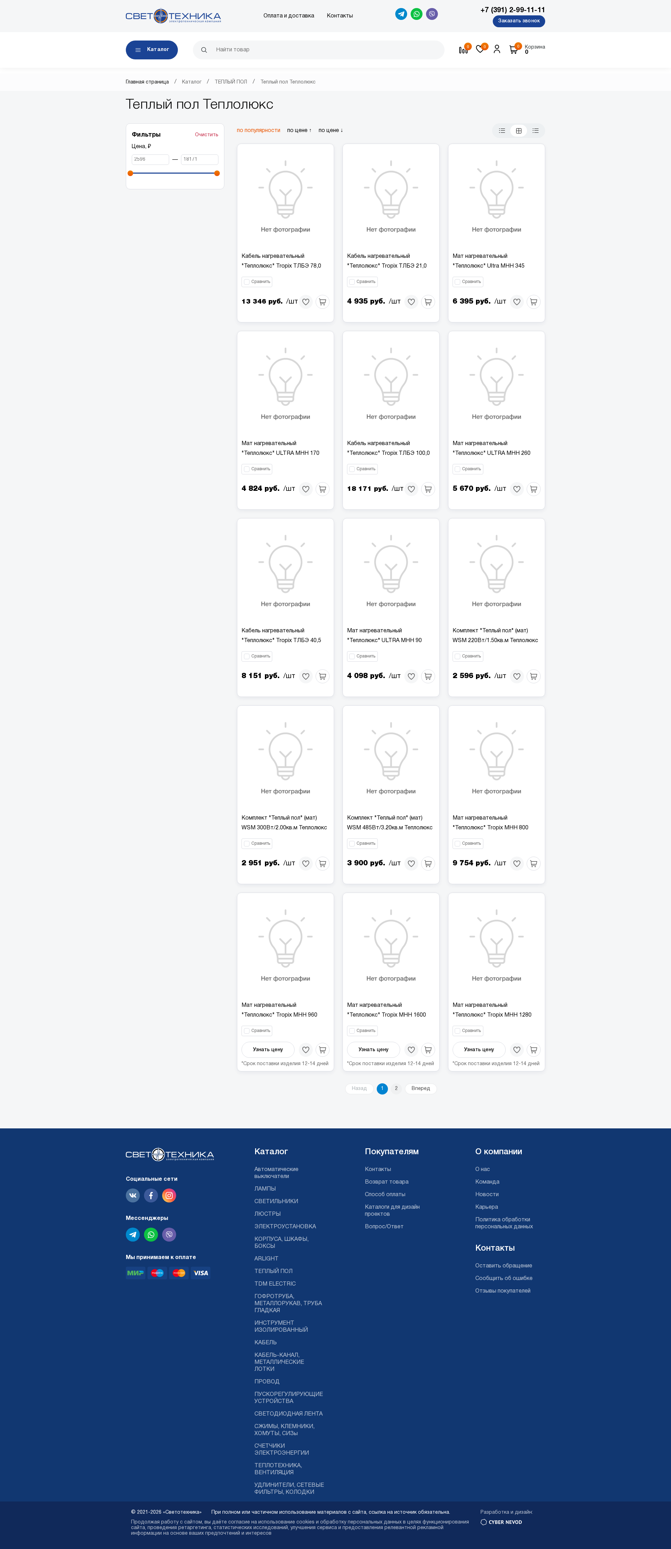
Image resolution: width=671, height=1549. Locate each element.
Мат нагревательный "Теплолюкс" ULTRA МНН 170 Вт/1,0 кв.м (280, 453)
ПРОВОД (267, 1382)
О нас (482, 1169)
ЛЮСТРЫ (267, 1214)
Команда (487, 1182)
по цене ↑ (299, 130)
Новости (487, 1194)
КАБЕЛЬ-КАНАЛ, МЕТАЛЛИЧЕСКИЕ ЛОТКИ (279, 1362)
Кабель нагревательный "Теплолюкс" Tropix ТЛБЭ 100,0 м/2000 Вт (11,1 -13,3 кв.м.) (388, 453)
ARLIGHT (266, 1259)
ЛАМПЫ (265, 1189)
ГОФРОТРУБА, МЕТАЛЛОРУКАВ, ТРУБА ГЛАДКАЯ (288, 1303)
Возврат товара (387, 1182)
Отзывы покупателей (503, 1291)
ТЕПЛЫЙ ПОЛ (231, 82)
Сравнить (260, 282)
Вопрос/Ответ (384, 1226)
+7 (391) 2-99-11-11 (513, 10)
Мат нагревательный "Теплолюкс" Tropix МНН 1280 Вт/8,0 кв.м (492, 1015)
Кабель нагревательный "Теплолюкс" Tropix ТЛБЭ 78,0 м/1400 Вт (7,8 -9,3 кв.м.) (281, 266)
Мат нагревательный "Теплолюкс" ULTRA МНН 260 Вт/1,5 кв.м (492, 453)
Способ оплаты (385, 1194)
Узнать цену (268, 1050)
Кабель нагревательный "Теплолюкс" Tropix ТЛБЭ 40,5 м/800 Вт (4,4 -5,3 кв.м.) (281, 640)
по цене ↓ (331, 130)
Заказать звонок (519, 21)
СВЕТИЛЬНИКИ (276, 1201)
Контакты (340, 16)
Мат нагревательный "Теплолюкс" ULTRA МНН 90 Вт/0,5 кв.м (384, 640)
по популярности (258, 130)
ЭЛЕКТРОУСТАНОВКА (285, 1226)
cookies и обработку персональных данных (349, 1522)
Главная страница (147, 82)
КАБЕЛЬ (265, 1342)
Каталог (192, 82)
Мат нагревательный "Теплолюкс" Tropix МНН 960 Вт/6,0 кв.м (279, 1015)
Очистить (206, 135)
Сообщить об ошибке (504, 1278)
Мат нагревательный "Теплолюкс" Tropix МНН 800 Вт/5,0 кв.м (490, 828)
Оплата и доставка (289, 16)
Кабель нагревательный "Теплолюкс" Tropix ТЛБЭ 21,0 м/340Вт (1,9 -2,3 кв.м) (387, 266)
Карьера (486, 1207)
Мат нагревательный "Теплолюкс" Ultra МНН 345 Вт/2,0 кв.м (489, 266)
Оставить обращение (503, 1266)
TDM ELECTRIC (275, 1284)
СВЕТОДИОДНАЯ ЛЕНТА (288, 1414)
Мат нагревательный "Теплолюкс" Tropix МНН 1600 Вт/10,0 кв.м (386, 1015)
